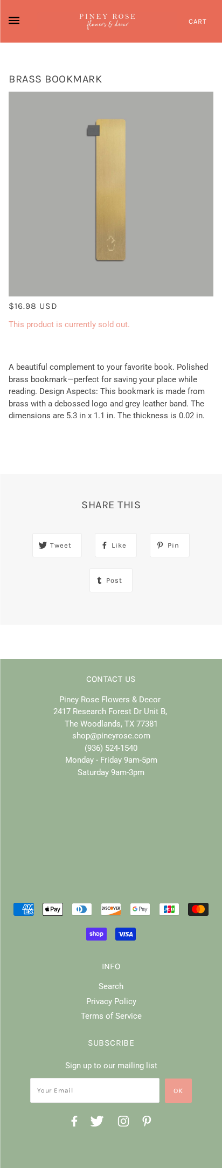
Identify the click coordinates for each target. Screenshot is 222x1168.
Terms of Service (111, 1016)
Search (111, 986)
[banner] (107, 21)
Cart (198, 21)
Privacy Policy (111, 1001)
